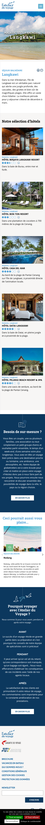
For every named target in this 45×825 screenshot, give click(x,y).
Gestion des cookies (13, 775)
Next (42, 554)
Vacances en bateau (13, 763)
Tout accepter (15, 817)
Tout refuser (33, 817)
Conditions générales (14, 771)
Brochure (7, 759)
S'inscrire (34, 800)
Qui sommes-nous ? (12, 767)
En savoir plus (22, 498)
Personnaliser (12, 821)
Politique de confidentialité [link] (31, 821)
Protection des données (16, 779)
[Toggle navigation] (40, 6)
